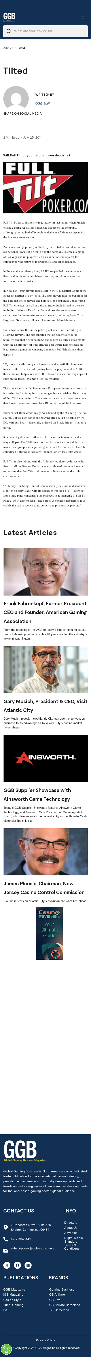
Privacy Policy (45, 1340)
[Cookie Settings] (6, 1349)
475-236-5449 (21, 1239)
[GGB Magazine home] (9, 17)
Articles (8, 48)
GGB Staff (42, 103)
